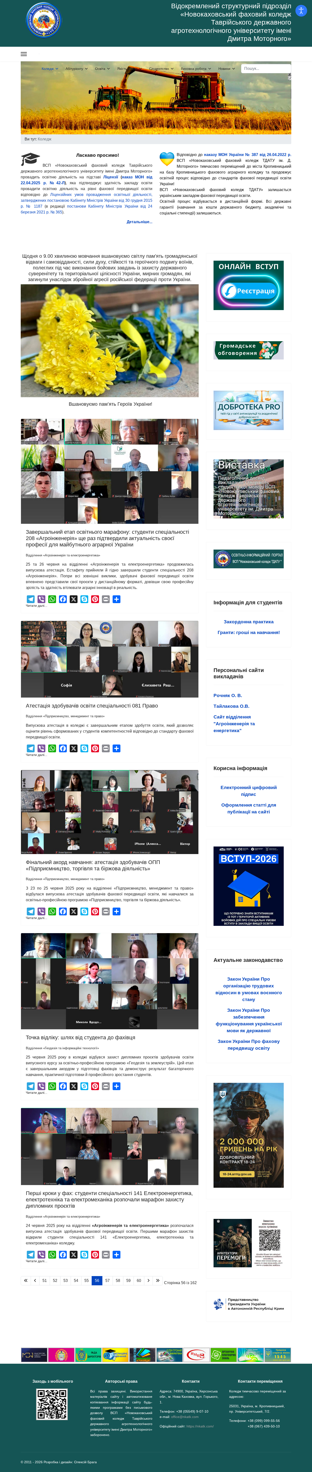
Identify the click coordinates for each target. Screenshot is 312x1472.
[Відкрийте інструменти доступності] (301, 11)
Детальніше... (139, 222)
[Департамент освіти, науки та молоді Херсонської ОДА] (250, 1355)
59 (128, 1281)
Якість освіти (127, 69)
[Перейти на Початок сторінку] (26, 1280)
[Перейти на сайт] (249, 1304)
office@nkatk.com (185, 1417)
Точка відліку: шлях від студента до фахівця (80, 1037)
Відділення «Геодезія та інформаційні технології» (62, 1048)
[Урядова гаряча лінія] (277, 1355)
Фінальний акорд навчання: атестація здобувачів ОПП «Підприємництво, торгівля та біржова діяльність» (93, 865)
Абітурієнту (74, 69)
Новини (224, 69)
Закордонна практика (249, 621)
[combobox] (266, 68)
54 (76, 1281)
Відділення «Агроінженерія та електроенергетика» (63, 555)
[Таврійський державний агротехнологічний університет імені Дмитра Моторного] (61, 1355)
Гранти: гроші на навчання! (249, 632)
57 (107, 1281)
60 (139, 1281)
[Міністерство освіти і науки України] (34, 1355)
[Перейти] (249, 285)
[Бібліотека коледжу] (142, 1355)
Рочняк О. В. (228, 695)
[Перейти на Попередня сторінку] (35, 1280)
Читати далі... (36, 605)
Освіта (100, 69)
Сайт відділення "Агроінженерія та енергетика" (234, 723)
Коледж (48, 69)
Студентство (159, 69)
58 (118, 1281)
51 (44, 1281)
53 (65, 1281)
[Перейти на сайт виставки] (249, 488)
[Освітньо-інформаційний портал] (115, 1355)
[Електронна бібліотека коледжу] (169, 1355)
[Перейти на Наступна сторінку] (148, 1280)
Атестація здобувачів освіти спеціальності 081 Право (92, 706)
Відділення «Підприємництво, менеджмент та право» (65, 716)
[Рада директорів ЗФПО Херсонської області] (88, 1355)
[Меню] (24, 54)
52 (55, 1281)
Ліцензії (110, 177)
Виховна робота (193, 69)
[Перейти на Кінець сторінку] (158, 1280)
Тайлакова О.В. (231, 706)
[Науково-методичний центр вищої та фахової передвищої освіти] (196, 1355)
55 (86, 1281)
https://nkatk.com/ (200, 1426)
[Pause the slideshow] (276, 98)
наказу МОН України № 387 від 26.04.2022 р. (247, 155)
